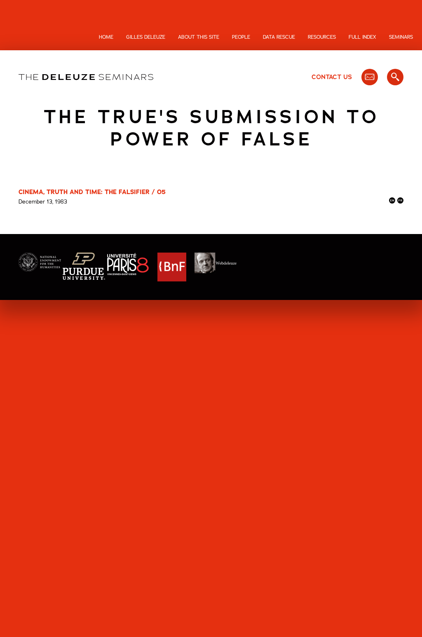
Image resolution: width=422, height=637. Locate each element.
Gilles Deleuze (145, 37)
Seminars (401, 37)
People (241, 37)
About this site (198, 37)
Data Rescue (279, 37)
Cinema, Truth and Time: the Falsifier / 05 (92, 192)
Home (106, 37)
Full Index (362, 37)
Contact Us (332, 77)
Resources (322, 37)
